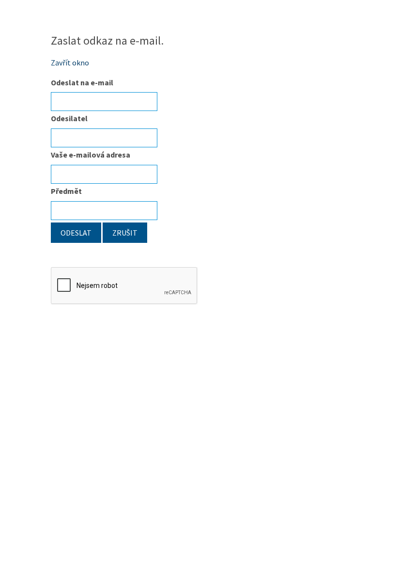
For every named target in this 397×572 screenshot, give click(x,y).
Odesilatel (69, 118)
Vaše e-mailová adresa (90, 154)
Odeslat (76, 233)
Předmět (66, 191)
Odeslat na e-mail (82, 82)
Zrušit (124, 233)
